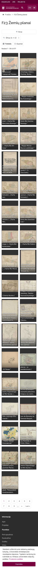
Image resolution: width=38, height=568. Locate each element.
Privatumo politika (16, 559)
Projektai (21, 2)
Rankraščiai (6, 538)
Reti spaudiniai (7, 535)
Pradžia (8, 15)
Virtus (4, 545)
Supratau (19, 564)
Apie (13, 2)
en (30, 8)
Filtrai (20, 32)
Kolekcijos (6, 2)
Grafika (4, 541)
